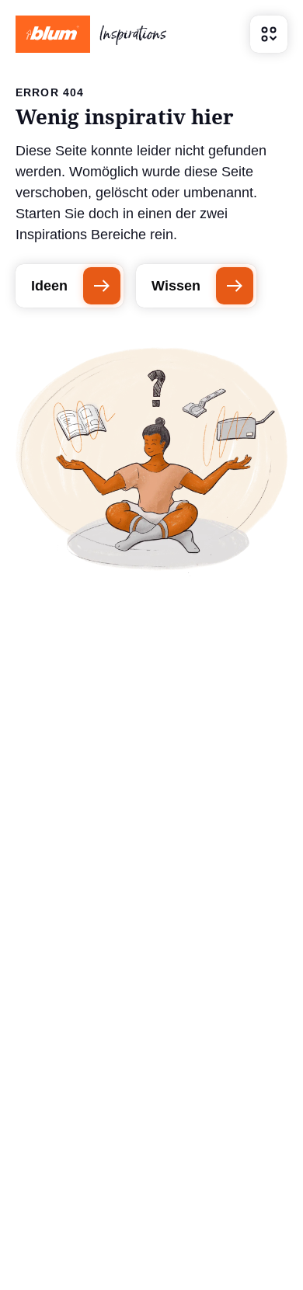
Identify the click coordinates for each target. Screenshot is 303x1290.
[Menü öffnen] (268, 34)
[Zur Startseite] (91, 34)
